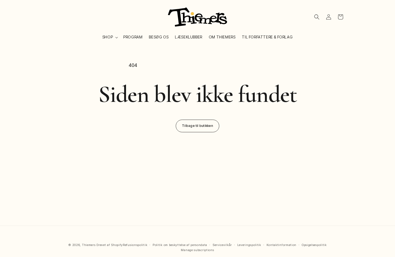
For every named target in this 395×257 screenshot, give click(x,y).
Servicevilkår (222, 245)
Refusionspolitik (135, 245)
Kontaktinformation (282, 245)
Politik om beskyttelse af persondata (180, 245)
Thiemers (89, 245)
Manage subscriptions (197, 250)
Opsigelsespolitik (314, 245)
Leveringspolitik (249, 245)
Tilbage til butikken (197, 126)
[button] (109, 37)
